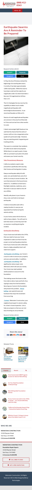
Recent (16, 370)
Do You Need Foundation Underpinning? (8, 358)
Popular (6, 370)
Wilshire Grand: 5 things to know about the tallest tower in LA (18, 416)
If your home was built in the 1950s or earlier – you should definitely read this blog (18, 400)
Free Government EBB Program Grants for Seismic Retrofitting (17, 375)
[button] (5, 354)
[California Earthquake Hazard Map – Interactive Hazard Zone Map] (4, 408)
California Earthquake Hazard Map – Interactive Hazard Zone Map (18, 408)
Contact (6, 300)
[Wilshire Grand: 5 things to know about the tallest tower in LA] (4, 416)
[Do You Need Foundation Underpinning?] (9, 348)
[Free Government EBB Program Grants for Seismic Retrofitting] (4, 375)
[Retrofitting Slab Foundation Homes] (4, 391)
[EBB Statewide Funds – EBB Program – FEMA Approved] (9, 2)
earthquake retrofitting (11, 261)
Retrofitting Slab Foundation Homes (17, 391)
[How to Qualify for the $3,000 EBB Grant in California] (23, 348)
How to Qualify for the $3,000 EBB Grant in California (23, 359)
